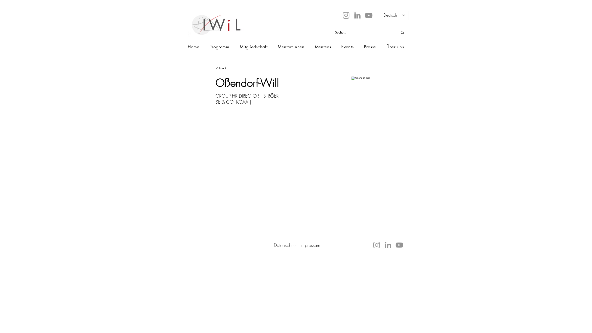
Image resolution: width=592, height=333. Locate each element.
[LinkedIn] (357, 15)
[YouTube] (368, 15)
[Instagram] (346, 15)
